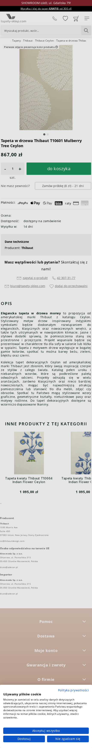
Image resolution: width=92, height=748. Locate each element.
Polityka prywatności (73, 690)
